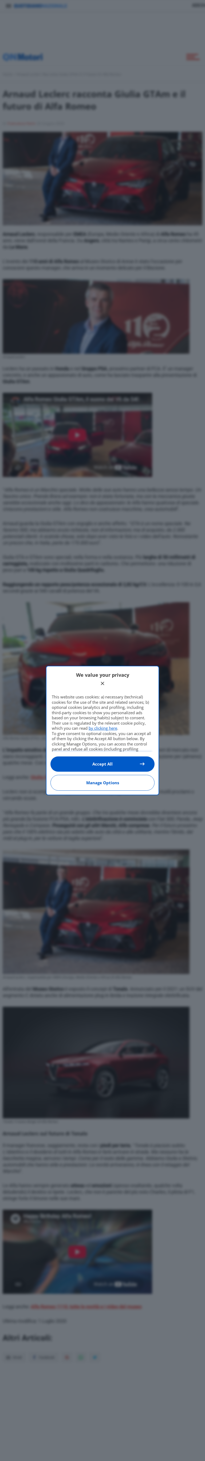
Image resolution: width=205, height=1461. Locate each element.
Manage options (102, 782)
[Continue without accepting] (102, 683)
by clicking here (103, 728)
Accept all (102, 764)
